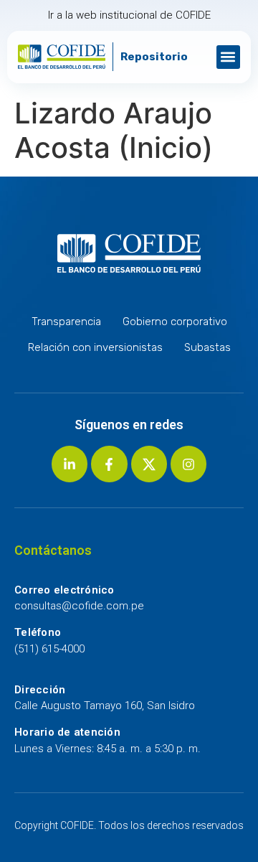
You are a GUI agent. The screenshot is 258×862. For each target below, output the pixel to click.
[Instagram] (188, 464)
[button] (228, 57)
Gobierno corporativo (175, 321)
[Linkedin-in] (69, 464)
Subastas (207, 347)
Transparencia (66, 321)
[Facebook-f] (109, 464)
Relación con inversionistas (95, 347)
